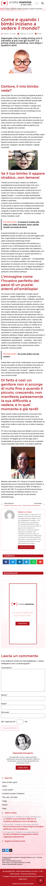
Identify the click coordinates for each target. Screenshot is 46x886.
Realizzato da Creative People (23, 884)
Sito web (5, 712)
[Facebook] (3, 850)
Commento (6, 668)
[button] (6, 561)
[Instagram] (10, 850)
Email (4, 704)
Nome (4, 695)
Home (2, 9)
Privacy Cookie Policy (28, 874)
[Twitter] (7, 850)
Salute (39, 34)
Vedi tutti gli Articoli (26, 547)
